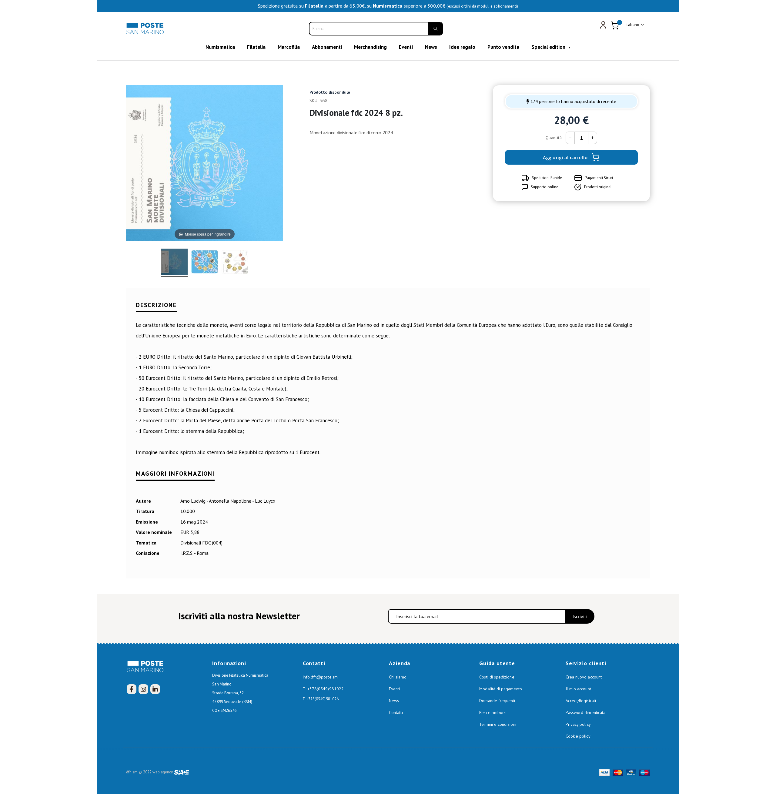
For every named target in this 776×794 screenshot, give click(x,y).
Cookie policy (578, 736)
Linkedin (155, 689)
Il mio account (578, 689)
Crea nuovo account (584, 677)
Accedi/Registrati (581, 700)
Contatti (396, 712)
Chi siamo (397, 677)
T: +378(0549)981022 (323, 689)
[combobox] (376, 28)
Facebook (131, 689)
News (394, 700)
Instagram (143, 689)
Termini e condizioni (497, 724)
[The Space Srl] (181, 772)
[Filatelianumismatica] (146, 28)
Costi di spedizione (496, 677)
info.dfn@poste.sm (320, 677)
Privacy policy (578, 724)
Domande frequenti (497, 700)
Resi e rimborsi (493, 712)
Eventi (394, 689)
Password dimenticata (585, 712)
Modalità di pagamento (500, 689)
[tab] (388, 309)
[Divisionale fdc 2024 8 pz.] (174, 263)
